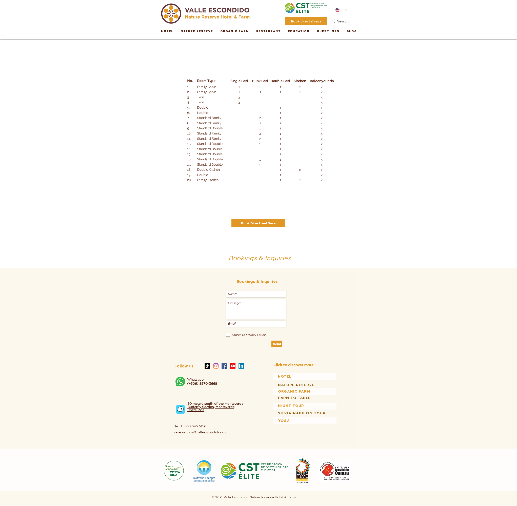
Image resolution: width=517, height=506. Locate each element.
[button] (298, 31)
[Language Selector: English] (341, 10)
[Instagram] (216, 366)
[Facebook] (224, 366)
